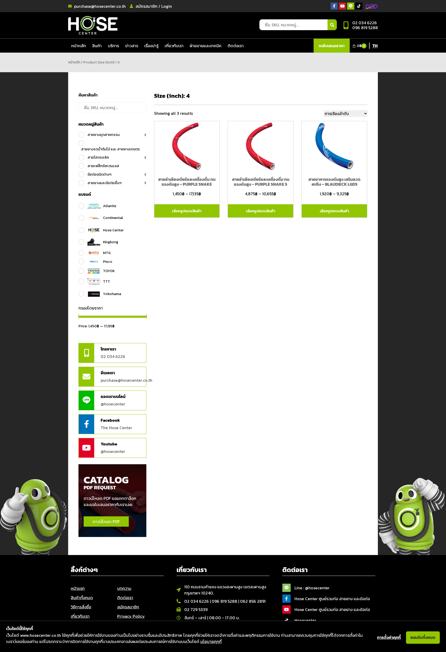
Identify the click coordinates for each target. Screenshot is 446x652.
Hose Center (113, 230)
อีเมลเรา (108, 373)
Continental (113, 218)
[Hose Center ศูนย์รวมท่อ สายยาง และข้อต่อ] (286, 598)
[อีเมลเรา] (86, 376)
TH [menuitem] (375, 46)
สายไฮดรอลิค (98, 157)
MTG (107, 253)
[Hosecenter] (286, 620)
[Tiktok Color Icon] (358, 6)
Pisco (107, 261)
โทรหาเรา (108, 349)
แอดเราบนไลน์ (113, 396)
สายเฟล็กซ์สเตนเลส (103, 166)
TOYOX (109, 271)
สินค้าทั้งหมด (82, 597)
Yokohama (112, 294)
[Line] (350, 6)
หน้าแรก (78, 588)
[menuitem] (375, 45)
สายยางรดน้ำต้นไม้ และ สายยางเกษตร (110, 149)
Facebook (110, 420)
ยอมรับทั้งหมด (422, 637)
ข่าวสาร (131, 46)
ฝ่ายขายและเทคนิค (205, 46)
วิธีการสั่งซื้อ (81, 607)
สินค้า (97, 46)
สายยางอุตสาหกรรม (103, 134)
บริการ (113, 46)
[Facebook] (86, 424)
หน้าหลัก (78, 46)
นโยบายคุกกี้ (211, 641)
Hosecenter (305, 620)
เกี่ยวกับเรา (174, 46)
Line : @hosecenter (312, 588)
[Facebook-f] (334, 6)
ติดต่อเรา (236, 46)
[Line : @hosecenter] (286, 588)
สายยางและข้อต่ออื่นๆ (104, 183)
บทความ (124, 588)
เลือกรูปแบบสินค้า (187, 211)
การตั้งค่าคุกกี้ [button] (389, 637)
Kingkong (110, 242)
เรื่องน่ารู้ (151, 46)
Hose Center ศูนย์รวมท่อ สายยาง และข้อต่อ (332, 599)
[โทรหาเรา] (86, 353)
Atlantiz (109, 206)
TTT (106, 281)
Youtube (109, 444)
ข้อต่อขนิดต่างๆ (99, 174)
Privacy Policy (131, 616)
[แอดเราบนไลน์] (86, 400)
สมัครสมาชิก (128, 607)
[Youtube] (342, 6)
